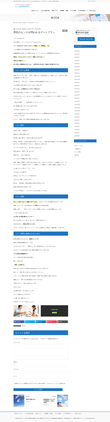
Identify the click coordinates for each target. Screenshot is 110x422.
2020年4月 (77, 129)
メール (16, 369)
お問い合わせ (78, 413)
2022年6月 (77, 57)
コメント (16, 342)
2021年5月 (77, 88)
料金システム (39, 413)
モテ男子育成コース (68, 413)
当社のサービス (18, 413)
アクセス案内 (77, 152)
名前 (15, 362)
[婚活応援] (19, 398)
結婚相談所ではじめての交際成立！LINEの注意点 (49, 401)
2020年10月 (77, 110)
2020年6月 (77, 123)
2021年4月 (77, 92)
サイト (15, 376)
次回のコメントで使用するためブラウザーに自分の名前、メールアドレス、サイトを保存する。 (40, 383)
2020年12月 (77, 104)
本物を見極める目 (30, 399)
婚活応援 (64, 31)
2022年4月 (77, 63)
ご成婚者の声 (77, 148)
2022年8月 (77, 51)
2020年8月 (77, 117)
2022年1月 (77, 73)
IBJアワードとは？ (78, 145)
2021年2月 (77, 98)
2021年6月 (77, 85)
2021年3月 (77, 95)
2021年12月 (77, 76)
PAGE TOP (106, 408)
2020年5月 (77, 126)
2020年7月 (77, 120)
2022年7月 (77, 54)
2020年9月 (77, 114)
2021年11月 (77, 79)
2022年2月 (77, 70)
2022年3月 (77, 66)
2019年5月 (77, 135)
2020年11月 (77, 107)
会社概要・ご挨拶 (48, 413)
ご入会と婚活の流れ (29, 413)
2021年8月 (77, 82)
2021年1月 (77, 101)
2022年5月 (77, 60)
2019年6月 (77, 132)
